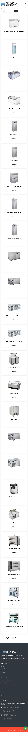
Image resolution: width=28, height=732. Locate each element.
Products (3, 668)
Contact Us (3, 672)
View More (14, 33)
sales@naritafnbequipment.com (11, 707)
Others (2, 695)
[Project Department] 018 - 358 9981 (8, 710)
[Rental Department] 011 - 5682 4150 (8, 719)
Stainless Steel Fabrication (7, 682)
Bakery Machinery (5, 684)
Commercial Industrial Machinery (8, 689)
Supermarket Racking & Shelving (8, 693)
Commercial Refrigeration (7, 680)
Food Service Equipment (6, 691)
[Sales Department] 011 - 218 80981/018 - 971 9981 (10, 714)
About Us (3, 670)
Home (2, 666)
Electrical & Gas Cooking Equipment (9, 686)
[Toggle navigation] (25, 3)
